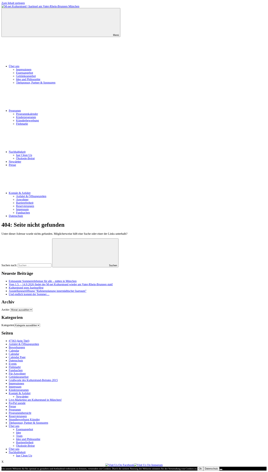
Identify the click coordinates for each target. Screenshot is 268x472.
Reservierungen (25, 206)
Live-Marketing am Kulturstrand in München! (35, 399)
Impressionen (23, 69)
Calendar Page (17, 357)
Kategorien (7, 325)
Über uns (14, 66)
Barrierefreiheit (24, 202)
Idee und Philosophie (28, 79)
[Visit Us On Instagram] (148, 465)
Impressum (22, 209)
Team (19, 435)
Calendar (14, 350)
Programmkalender (27, 113)
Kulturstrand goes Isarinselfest (26, 287)
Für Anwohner (17, 373)
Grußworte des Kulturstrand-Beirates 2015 (33, 380)
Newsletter (15, 161)
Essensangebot (24, 72)
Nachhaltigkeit (17, 151)
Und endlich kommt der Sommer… (29, 294)
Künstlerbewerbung (27, 120)
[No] (221, 469)
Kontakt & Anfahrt (19, 192)
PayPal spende (17, 403)
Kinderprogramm (26, 117)
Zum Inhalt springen (13, 3)
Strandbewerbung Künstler (24, 419)
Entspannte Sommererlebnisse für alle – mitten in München (43, 281)
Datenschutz (16, 215)
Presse (12, 164)
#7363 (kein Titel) (19, 340)
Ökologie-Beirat (25, 158)
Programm (15, 110)
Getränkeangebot (26, 76)
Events (13, 363)
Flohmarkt (22, 123)
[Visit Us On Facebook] (119, 465)
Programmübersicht (20, 412)
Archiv (5, 309)
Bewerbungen (17, 347)
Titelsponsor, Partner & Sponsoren (35, 82)
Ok (200, 468)
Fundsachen (23, 212)
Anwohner (22, 199)
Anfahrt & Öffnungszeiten (31, 196)
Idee (18, 432)
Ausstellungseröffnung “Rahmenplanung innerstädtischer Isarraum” (47, 290)
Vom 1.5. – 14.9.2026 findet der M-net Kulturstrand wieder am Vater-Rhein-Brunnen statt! (61, 284)
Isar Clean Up (24, 155)
